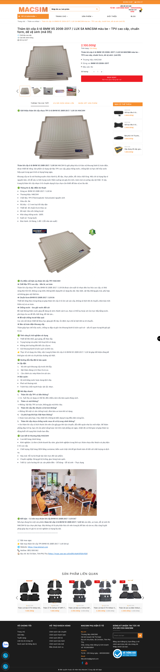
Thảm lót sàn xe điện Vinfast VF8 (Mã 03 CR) (135, 608)
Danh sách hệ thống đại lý (27, 644)
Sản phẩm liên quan (80, 573)
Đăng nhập (128, 2)
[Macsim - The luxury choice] (33, 9)
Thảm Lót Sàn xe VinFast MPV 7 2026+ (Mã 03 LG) (87, 608)
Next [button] (79, 91)
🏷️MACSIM (29, 605)
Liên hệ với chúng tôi (25, 641)
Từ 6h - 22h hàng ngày (119, 8)
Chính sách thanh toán (57, 635)
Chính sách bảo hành (57, 641)
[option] (48, 63)
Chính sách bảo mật (56, 644)
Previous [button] (17, 91)
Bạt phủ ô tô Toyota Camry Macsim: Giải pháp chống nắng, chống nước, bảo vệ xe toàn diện (133, 136)
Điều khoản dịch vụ (56, 647)
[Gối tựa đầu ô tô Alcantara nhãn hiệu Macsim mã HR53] (118, 113)
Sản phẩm (87, 16)
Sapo (100, 669)
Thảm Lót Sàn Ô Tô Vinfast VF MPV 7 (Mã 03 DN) (112, 608)
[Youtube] (86, 663)
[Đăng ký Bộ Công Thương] (125, 653)
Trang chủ (61, 16)
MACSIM (127, 110)
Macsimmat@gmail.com (90, 659)
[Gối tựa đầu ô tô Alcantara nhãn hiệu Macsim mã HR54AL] (118, 125)
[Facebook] (82, 663)
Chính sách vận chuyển (57, 632)
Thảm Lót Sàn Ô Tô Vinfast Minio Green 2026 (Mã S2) (37, 608)
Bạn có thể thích (123, 104)
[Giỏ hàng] (140, 11)
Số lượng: (84, 71)
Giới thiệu (112, 16)
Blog (133, 16)
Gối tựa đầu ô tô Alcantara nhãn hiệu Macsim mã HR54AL (132, 125)
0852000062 (136, 8)
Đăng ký (139, 2)
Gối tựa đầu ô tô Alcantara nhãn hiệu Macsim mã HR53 (132, 112)
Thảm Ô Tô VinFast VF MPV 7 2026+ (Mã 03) (60, 608)
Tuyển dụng (21, 638)
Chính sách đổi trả (56, 638)
